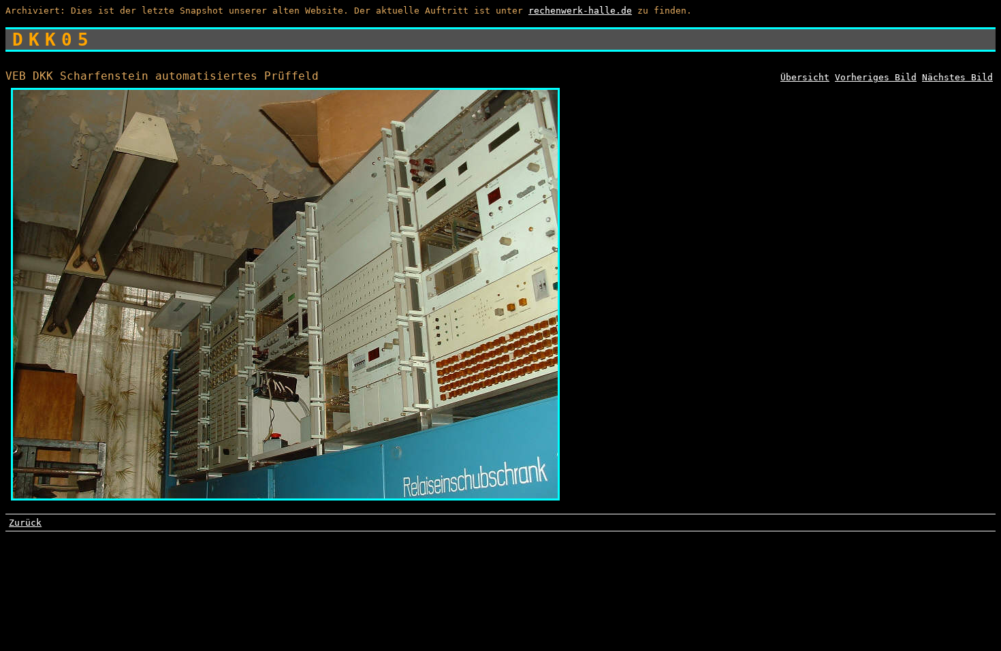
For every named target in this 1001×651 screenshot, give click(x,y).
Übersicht (804, 77)
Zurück (25, 523)
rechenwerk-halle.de (580, 10)
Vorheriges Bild (876, 77)
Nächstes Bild (957, 77)
